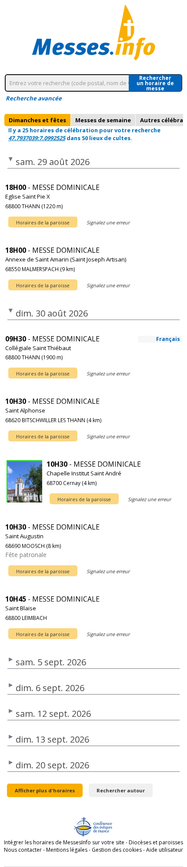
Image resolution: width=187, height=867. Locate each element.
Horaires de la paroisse (43, 222)
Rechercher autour (121, 790)
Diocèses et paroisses (156, 842)
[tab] (37, 120)
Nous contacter (23, 849)
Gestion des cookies (117, 849)
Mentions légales (66, 849)
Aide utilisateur (164, 849)
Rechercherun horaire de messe (155, 83)
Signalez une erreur (108, 222)
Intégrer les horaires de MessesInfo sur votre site (64, 842)
